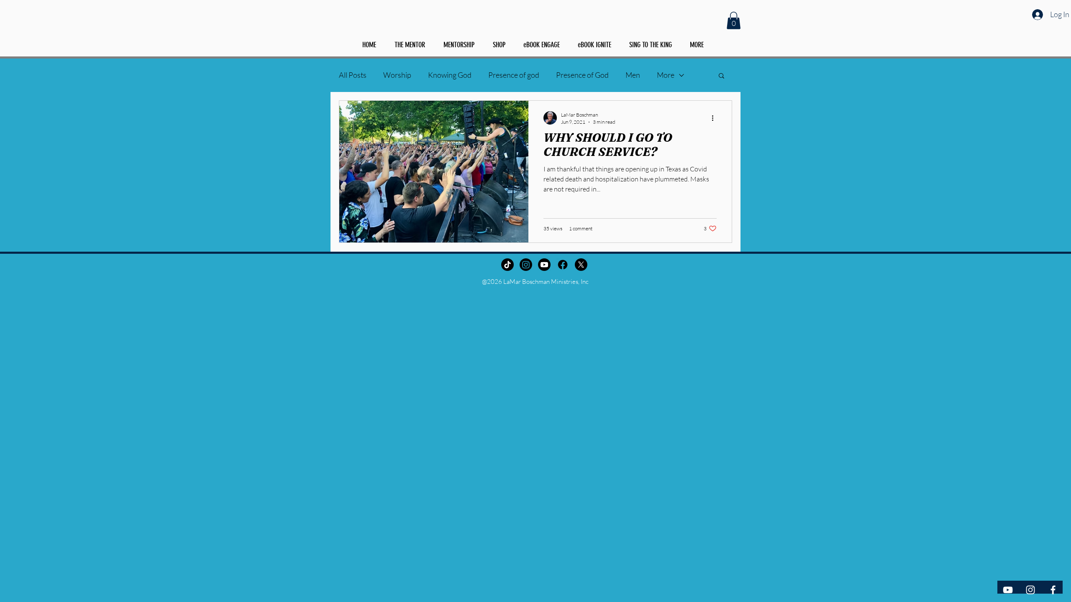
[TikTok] (507, 264)
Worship (397, 74)
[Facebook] (562, 264)
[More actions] (715, 118)
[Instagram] (526, 264)
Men (632, 74)
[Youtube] (544, 264)
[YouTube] (1008, 590)
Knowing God (449, 74)
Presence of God (582, 74)
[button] (733, 20)
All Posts (352, 74)
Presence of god (513, 74)
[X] (581, 264)
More (665, 74)
